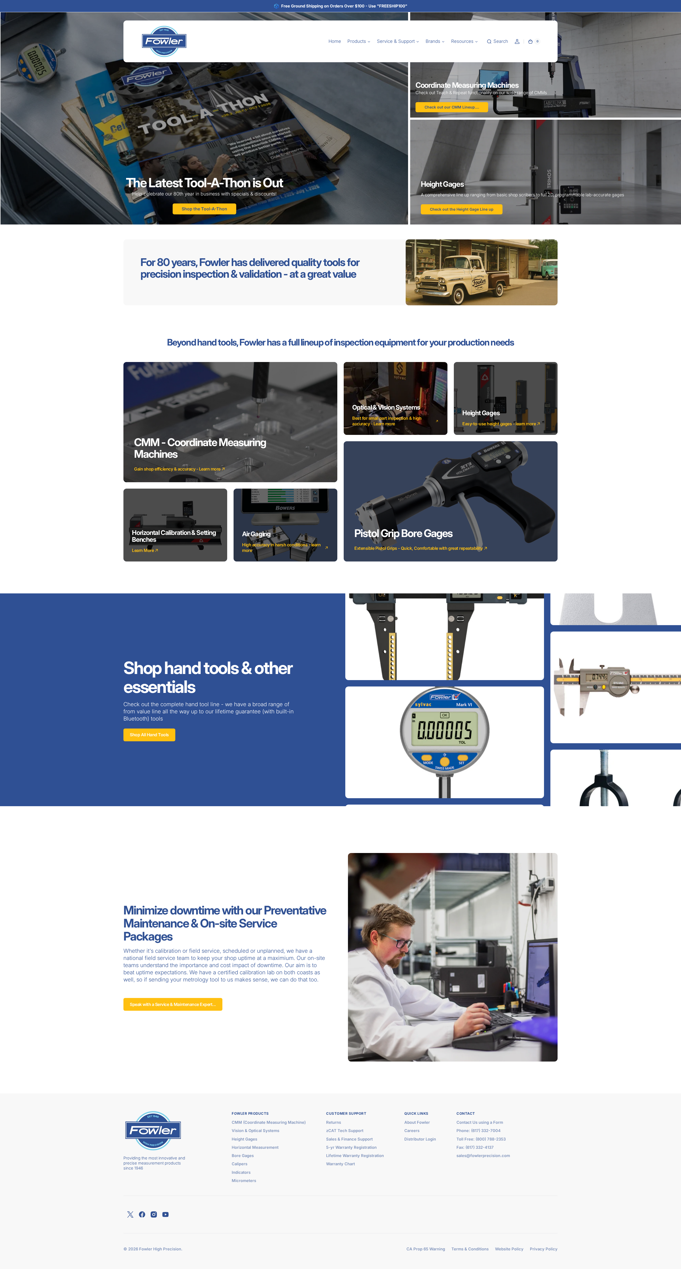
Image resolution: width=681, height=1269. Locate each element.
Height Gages (244, 1139)
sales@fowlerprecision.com (483, 1155)
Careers (412, 1130)
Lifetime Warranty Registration (355, 1155)
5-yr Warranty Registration (351, 1147)
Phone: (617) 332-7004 (478, 1130)
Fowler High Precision (160, 1249)
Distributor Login (420, 1139)
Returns (333, 1122)
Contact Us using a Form (479, 1122)
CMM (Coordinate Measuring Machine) (269, 1122)
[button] (497, 41)
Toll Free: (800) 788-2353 (481, 1139)
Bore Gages (243, 1155)
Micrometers (244, 1180)
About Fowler (417, 1122)
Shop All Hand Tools (149, 734)
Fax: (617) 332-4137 (475, 1147)
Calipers (239, 1164)
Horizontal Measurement (255, 1147)
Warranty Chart (340, 1164)
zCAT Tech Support (344, 1130)
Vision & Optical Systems (255, 1130)
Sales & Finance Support (349, 1139)
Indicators (241, 1172)
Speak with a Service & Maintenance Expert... (173, 1004)
